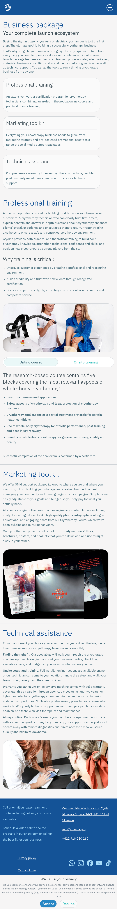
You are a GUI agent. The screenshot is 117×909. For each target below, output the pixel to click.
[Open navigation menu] (109, 7)
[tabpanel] (58, 415)
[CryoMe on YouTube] (99, 865)
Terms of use (27, 870)
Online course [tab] (31, 362)
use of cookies (67, 888)
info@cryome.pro (73, 829)
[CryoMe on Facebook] (90, 865)
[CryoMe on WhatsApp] (72, 865)
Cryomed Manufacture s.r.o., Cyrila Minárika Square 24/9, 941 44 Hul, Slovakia (86, 814)
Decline (68, 903)
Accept (48, 903)
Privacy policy (27, 858)
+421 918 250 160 (75, 838)
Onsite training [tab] (86, 362)
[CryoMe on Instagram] (81, 865)
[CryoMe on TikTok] (108, 865)
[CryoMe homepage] (7, 14)
